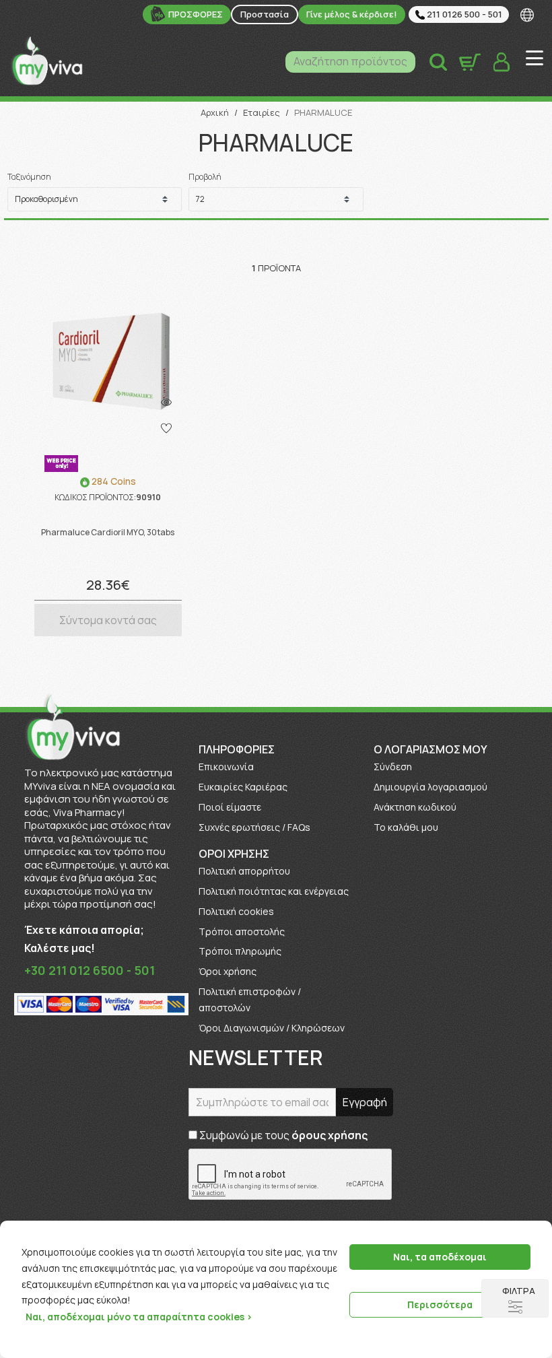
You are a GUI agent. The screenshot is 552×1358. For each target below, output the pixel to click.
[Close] (537, 1232)
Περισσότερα (440, 1304)
